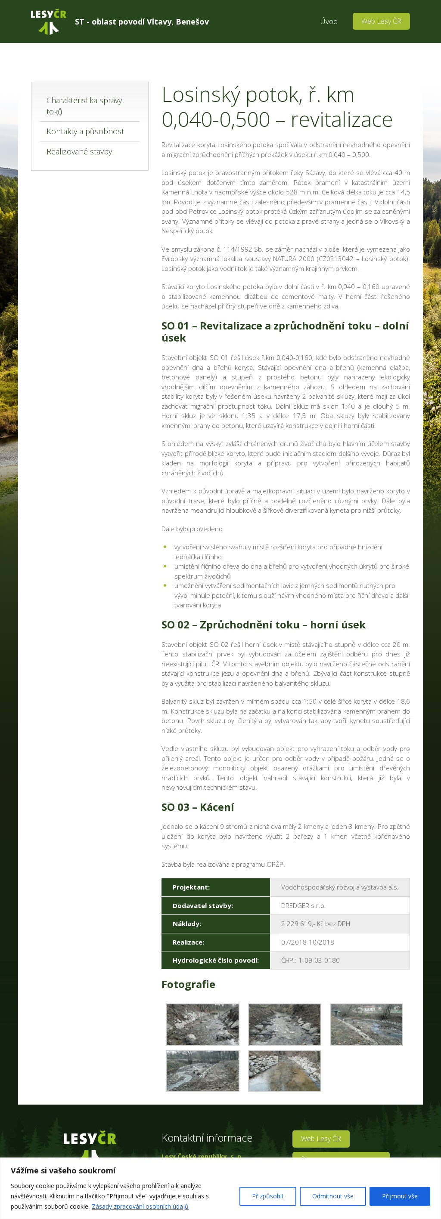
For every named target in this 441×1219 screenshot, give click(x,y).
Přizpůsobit (268, 1196)
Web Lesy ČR (381, 21)
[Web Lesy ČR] (48, 22)
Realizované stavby (79, 151)
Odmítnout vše (333, 1196)
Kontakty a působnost (85, 131)
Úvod (329, 21)
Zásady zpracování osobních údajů (140, 1206)
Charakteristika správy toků (84, 106)
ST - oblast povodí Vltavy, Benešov (142, 21)
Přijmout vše (400, 1196)
